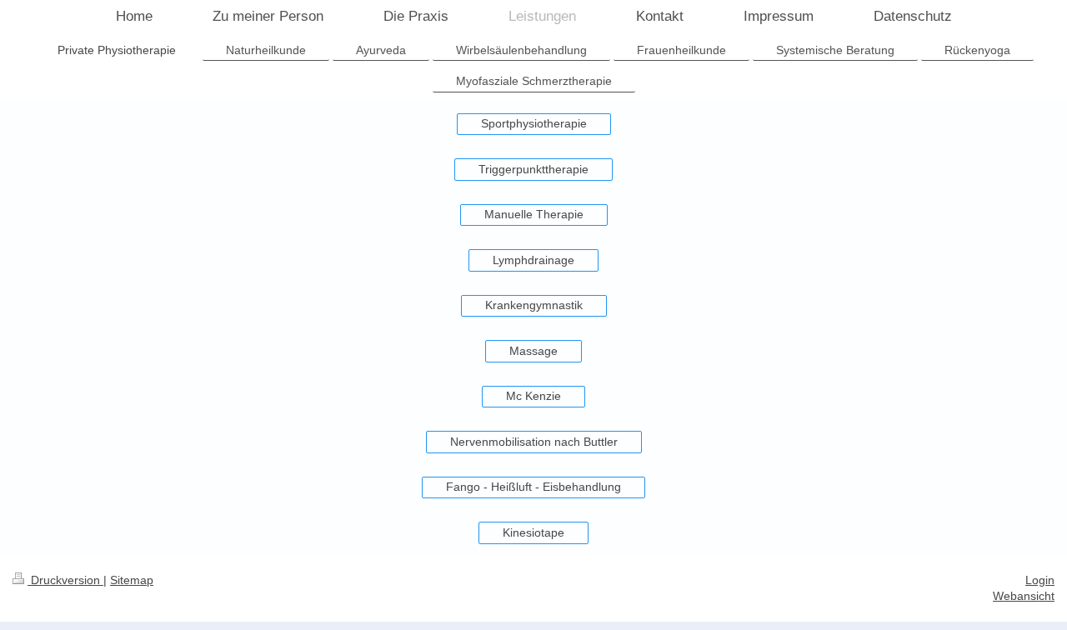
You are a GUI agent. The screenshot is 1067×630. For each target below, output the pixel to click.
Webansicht (1023, 595)
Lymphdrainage (533, 260)
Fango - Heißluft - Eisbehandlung (533, 486)
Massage (533, 351)
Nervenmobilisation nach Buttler (534, 441)
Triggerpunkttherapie (533, 169)
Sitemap (131, 580)
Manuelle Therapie (534, 214)
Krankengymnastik (534, 305)
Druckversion (65, 580)
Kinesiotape (533, 532)
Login (1039, 580)
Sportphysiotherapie (534, 123)
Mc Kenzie (533, 395)
